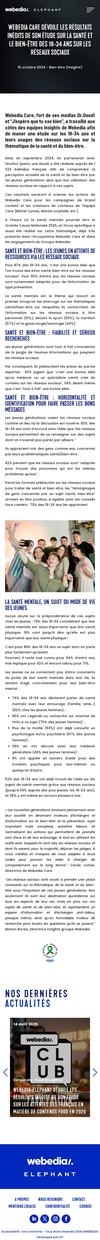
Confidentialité (58, 1206)
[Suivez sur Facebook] (66, 1218)
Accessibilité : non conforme (21, 1232)
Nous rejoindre (50, 1199)
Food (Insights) (49, 1080)
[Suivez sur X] (44, 1218)
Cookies (86, 1206)
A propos (22, 1199)
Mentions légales (22, 1206)
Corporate (23, 1080)
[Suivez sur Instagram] (55, 1218)
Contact (78, 1199)
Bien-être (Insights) (65, 67)
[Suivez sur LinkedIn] (34, 1218)
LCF (60, 1237)
